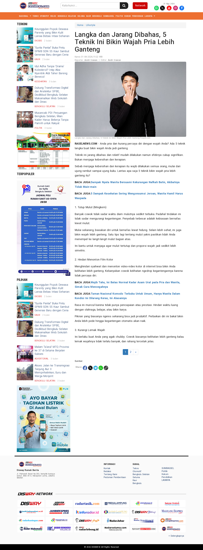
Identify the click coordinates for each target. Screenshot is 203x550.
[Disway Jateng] (144, 512)
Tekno (35, 16)
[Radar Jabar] (115, 520)
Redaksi (107, 471)
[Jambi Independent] (31, 512)
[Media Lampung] (115, 503)
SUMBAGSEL (108, 16)
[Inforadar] (87, 512)
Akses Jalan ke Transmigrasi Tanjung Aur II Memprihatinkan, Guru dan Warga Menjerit (52, 371)
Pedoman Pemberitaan (115, 477)
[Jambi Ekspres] (59, 512)
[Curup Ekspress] (172, 520)
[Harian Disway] (59, 503)
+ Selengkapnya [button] (176, 535)
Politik (119, 16)
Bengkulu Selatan (67, 16)
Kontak (107, 468)
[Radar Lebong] (87, 529)
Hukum (127, 16)
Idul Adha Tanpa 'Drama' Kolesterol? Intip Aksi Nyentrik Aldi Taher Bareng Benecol (51, 71)
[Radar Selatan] (172, 529)
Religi (53, 16)
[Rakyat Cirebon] (172, 503)
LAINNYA (148, 16)
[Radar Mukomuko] (31, 529)
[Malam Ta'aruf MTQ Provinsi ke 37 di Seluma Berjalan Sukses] (25, 353)
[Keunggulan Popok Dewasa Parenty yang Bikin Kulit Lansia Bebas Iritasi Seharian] (25, 35)
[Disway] (31, 503)
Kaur (88, 16)
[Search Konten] (124, 5)
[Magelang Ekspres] (172, 512)
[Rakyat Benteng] (144, 529)
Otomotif (44, 16)
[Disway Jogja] (87, 520)
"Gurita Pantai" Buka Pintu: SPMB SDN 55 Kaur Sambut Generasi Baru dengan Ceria (52, 51)
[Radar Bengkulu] (59, 529)
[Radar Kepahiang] (144, 520)
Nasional (23, 16)
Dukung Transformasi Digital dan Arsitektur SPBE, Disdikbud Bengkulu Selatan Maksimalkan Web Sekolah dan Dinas (51, 95)
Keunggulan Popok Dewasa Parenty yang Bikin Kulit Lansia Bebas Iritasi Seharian (52, 32)
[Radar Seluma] (115, 529)
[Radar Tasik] (87, 503)
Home (80, 25)
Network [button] (140, 6)
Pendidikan (137, 16)
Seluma (81, 16)
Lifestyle (90, 25)
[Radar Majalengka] (59, 520)
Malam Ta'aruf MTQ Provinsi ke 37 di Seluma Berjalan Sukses (52, 350)
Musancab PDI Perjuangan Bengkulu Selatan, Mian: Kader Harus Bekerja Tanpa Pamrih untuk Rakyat (51, 118)
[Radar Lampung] (115, 512)
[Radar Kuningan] (31, 520)
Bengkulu (97, 16)
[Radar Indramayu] (144, 503)
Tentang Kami (110, 474)
